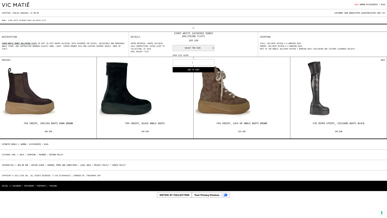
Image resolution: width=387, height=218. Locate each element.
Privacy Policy (101, 165)
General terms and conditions (62, 165)
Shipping (31, 155)
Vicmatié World (9, 144)
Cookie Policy (119, 165)
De (38, 13)
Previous (6, 60)
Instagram (29, 186)
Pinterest (41, 186)
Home (4, 20)
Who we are (23, 165)
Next (383, 60)
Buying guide (37, 165)
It (31, 13)
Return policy (56, 155)
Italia (15, 13)
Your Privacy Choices (206, 195)
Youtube (53, 186)
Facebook (16, 186)
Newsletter (354, 13)
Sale (356, 4)
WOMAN (362, 4)
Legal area (85, 165)
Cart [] (381, 13)
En (35, 13)
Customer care (341, 13)
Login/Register (368, 13)
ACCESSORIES (372, 4)
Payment (42, 155)
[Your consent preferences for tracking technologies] (382, 213)
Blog (383, 4)
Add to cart (193, 70)
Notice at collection (174, 195)
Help (22, 155)
